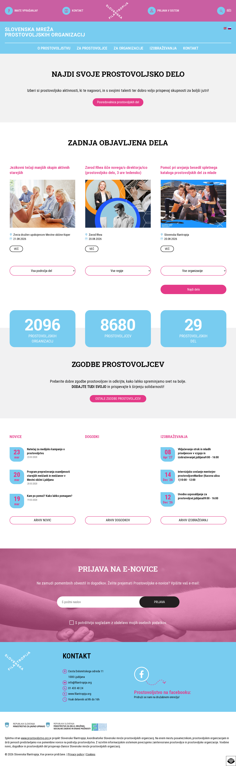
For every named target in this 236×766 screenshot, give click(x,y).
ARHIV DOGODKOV (118, 520)
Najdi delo (193, 289)
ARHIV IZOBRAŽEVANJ (193, 520)
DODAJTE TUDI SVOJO (89, 386)
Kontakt (190, 48)
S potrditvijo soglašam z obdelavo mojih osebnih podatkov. (121, 622)
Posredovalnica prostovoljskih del (118, 102)
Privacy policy (76, 754)
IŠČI (229, 10)
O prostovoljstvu (54, 48)
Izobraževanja (163, 48)
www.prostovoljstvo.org (35, 738)
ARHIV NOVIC (42, 520)
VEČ (16, 249)
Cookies (90, 754)
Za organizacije (128, 48)
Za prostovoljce (92, 48)
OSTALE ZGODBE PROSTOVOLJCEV (118, 399)
